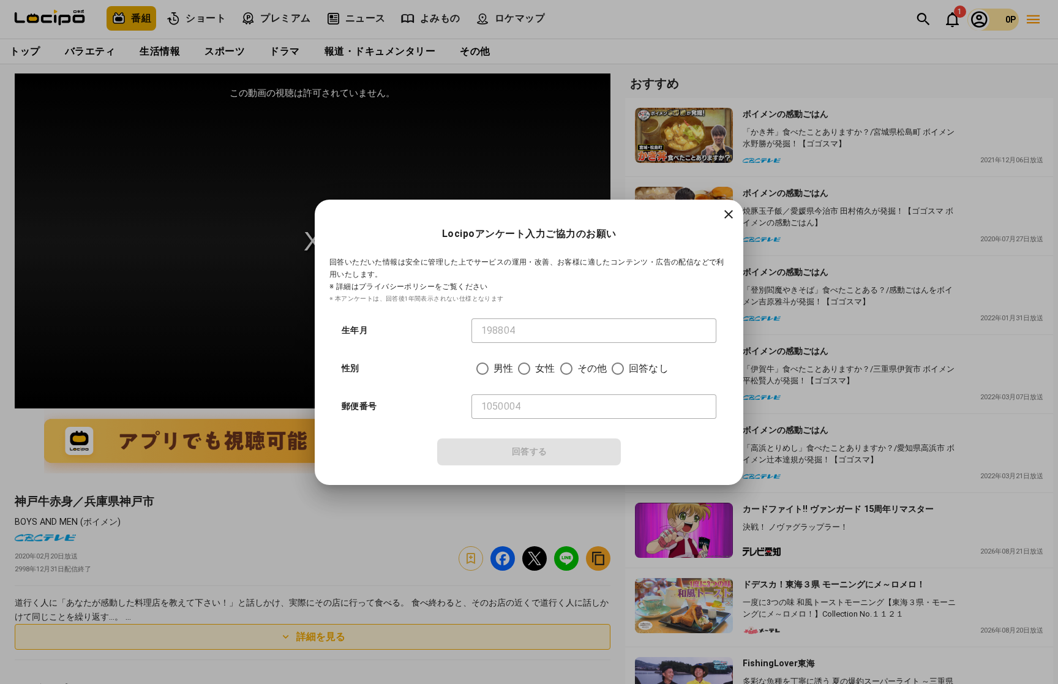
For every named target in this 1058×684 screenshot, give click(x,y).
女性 (545, 368)
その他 (592, 368)
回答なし (649, 368)
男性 (503, 368)
